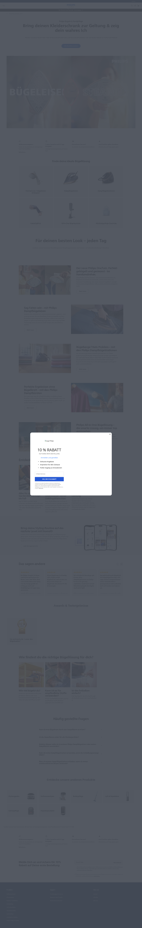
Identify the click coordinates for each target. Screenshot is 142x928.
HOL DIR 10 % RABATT (49, 479)
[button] (110, 434)
